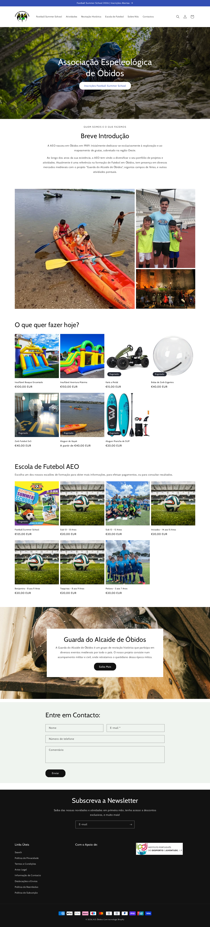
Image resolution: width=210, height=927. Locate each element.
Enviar (55, 773)
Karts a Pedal (112, 382)
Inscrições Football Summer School (105, 85)
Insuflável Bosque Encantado (29, 382)
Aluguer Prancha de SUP (117, 441)
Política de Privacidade (27, 858)
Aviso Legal (21, 869)
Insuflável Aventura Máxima (73, 382)
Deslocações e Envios (26, 881)
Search (18, 852)
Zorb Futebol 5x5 (23, 441)
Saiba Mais (105, 666)
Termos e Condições (25, 863)
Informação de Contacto (28, 875)
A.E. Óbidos (98, 919)
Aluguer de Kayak (68, 441)
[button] (177, 16)
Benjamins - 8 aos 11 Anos (27, 588)
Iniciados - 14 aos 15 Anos (163, 529)
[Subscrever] (130, 824)
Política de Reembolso (26, 886)
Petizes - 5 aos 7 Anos (116, 588)
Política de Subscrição (26, 892)
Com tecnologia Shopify (114, 919)
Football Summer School (27, 529)
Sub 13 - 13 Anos (68, 529)
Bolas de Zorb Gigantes (162, 382)
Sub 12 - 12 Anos (114, 529)
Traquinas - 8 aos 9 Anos (72, 588)
